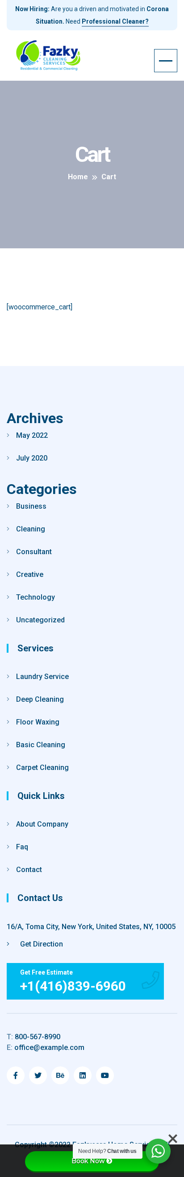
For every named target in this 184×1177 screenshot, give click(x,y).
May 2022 (32, 435)
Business (31, 506)
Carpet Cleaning (42, 767)
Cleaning (30, 529)
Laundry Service (42, 676)
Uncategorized (40, 620)
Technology (35, 597)
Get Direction (40, 944)
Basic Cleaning (40, 745)
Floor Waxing (37, 722)
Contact (29, 869)
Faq (22, 847)
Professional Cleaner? (115, 21)
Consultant (34, 551)
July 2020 (31, 458)
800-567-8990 (33, 1037)
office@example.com (45, 1047)
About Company (42, 824)
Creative (29, 574)
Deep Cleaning (40, 699)
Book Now (88, 1161)
